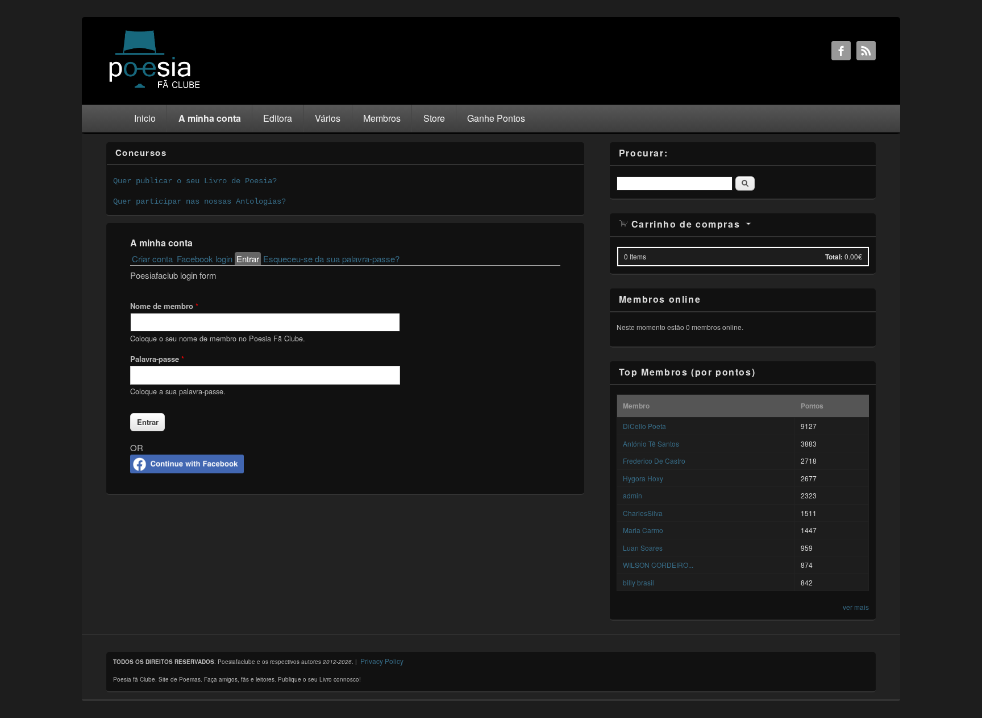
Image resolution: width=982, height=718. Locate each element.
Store (434, 118)
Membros (382, 118)
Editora (277, 118)
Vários (327, 118)
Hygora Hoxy (643, 478)
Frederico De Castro (654, 460)
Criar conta (152, 259)
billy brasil (638, 582)
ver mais (856, 607)
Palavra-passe (157, 358)
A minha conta (209, 118)
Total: (834, 256)
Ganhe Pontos (496, 118)
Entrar (248, 259)
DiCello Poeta (644, 426)
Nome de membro (164, 305)
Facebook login (204, 259)
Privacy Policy (381, 661)
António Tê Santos (651, 443)
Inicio (145, 118)
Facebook (841, 50)
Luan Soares (643, 547)
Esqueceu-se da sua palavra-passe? (331, 259)
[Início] (154, 87)
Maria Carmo (643, 530)
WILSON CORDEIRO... (658, 565)
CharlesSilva (643, 513)
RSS (866, 50)
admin (632, 495)
